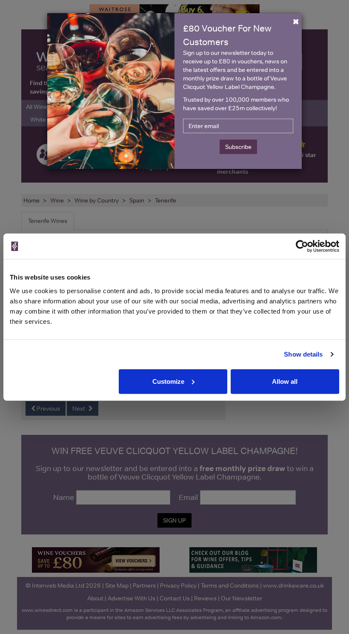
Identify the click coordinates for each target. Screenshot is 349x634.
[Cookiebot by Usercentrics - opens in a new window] (302, 246)
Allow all (285, 381)
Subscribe (238, 147)
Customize (168, 381)
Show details (303, 354)
